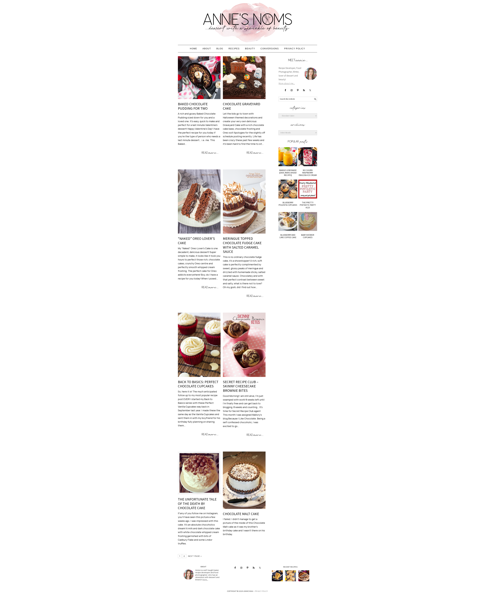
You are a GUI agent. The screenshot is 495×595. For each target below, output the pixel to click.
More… (205, 579)
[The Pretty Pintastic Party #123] (307, 189)
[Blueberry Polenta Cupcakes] (287, 189)
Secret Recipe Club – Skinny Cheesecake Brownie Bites (240, 386)
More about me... (287, 83)
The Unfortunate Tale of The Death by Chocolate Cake (197, 503)
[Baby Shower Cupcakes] (307, 221)
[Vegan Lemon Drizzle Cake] (290, 575)
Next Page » (195, 556)
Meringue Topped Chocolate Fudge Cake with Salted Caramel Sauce (242, 245)
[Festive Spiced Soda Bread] (303, 575)
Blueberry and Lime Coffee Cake (287, 236)
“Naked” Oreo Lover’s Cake (196, 240)
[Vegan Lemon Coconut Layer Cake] (277, 575)
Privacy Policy (261, 591)
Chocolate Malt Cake (241, 513)
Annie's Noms (247, 21)
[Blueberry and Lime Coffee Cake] (287, 221)
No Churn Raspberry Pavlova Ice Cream (308, 172)
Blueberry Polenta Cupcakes (288, 203)
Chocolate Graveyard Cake (241, 106)
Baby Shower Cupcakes (307, 236)
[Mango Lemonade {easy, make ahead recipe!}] (287, 156)
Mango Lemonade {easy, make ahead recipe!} (288, 172)
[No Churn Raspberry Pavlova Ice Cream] (307, 156)
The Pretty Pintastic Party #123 (308, 205)
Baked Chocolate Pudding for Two (193, 106)
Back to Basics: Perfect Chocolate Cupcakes (198, 384)
